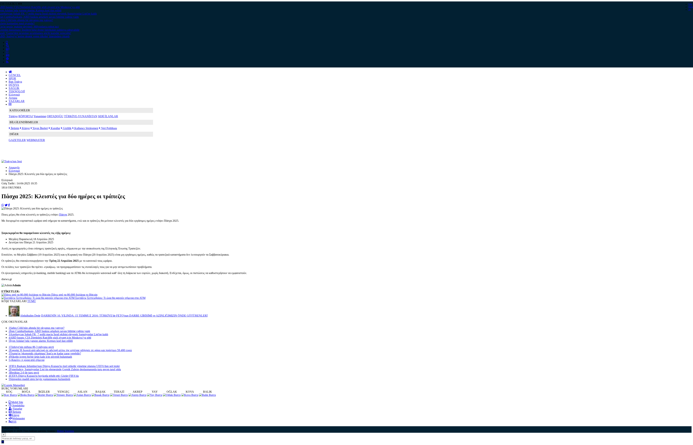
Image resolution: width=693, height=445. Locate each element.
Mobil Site (16, 402)
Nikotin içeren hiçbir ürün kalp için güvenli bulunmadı (40, 356)
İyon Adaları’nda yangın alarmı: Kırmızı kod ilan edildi (41, 340)
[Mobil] (7, 42)
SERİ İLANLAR (108, 116)
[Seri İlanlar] (7, 52)
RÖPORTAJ (25, 116)
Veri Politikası (108, 128)
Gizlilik (66, 128)
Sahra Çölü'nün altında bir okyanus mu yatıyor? (36, 327)
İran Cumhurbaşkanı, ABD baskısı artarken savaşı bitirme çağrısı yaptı (49, 331)
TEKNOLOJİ (17, 91)
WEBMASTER (36, 140)
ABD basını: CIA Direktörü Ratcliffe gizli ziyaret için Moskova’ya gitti (50, 337)
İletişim (14, 128)
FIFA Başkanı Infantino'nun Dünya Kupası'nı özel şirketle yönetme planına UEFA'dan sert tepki (64, 366)
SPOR (12, 78)
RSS (13, 421)
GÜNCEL (15, 75)
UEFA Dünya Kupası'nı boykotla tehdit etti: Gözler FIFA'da (44, 375)
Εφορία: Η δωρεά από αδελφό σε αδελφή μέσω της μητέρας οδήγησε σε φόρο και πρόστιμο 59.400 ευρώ (70, 350)
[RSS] (7, 61)
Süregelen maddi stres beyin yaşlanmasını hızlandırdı (39, 379)
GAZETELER (17, 140)
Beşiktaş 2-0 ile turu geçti (24, 372)
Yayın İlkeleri (40, 128)
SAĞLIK (14, 88)
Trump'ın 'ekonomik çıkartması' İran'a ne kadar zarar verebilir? (45, 353)
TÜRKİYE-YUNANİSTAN (80, 116)
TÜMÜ (31, 301)
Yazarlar (17, 408)
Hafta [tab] (690, 7)
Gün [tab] (690, 4)
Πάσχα (63, 214)
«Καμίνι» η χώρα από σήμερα (26, 359)
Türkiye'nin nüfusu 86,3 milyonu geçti (31, 346)
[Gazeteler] (7, 55)
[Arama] (7, 45)
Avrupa (13, 97)
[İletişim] (7, 49)
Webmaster (18, 418)
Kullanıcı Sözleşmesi (86, 128)
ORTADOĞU (55, 116)
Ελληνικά (14, 94)
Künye (25, 128)
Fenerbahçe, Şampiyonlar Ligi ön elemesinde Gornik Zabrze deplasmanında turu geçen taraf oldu (65, 369)
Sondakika (18, 405)
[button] (10, 104)
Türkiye (13, 116)
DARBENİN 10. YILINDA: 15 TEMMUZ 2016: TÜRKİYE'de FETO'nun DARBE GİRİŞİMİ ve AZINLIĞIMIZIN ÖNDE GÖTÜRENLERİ (124, 315)
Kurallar (55, 128)
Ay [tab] (689, 9)
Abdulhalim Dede (30, 315)
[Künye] (7, 58)
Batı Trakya (15, 81)
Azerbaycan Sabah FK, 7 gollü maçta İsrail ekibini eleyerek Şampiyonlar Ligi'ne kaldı (58, 334)
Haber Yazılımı (65, 431)
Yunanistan (40, 116)
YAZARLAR (17, 101)
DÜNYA (14, 84)
